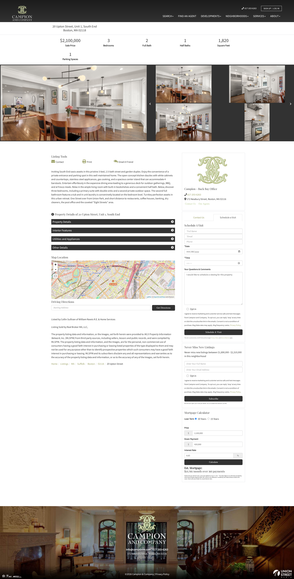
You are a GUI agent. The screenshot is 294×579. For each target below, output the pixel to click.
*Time (187, 257)
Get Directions (163, 307)
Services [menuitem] (258, 16)
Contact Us (190, 203)
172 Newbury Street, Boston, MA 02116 (147, 553)
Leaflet (149, 297)
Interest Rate (190, 450)
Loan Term (189, 418)
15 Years (214, 418)
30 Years (201, 418)
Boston (91, 363)
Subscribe (213, 398)
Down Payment (191, 439)
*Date (187, 246)
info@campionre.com (138, 549)
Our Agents (204, 203)
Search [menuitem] (167, 16)
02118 (101, 363)
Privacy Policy (235, 325)
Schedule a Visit (228, 217)
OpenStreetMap (159, 297)
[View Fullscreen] (55, 276)
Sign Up (267, 8)
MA (72, 363)
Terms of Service (225, 338)
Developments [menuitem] (210, 16)
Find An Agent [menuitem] (187, 16)
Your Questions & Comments (197, 269)
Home (54, 363)
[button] (12, 103)
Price (186, 427)
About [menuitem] (274, 16)
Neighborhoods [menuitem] (236, 16)
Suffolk (81, 363)
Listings (64, 363)
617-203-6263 (250, 8)
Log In (276, 8)
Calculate (213, 462)
